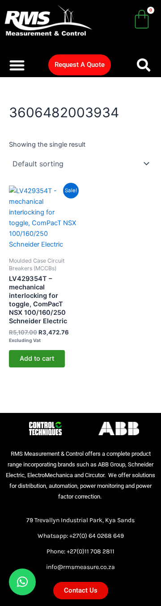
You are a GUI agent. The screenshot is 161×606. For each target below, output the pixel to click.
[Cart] (141, 19)
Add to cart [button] (37, 359)
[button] (17, 65)
